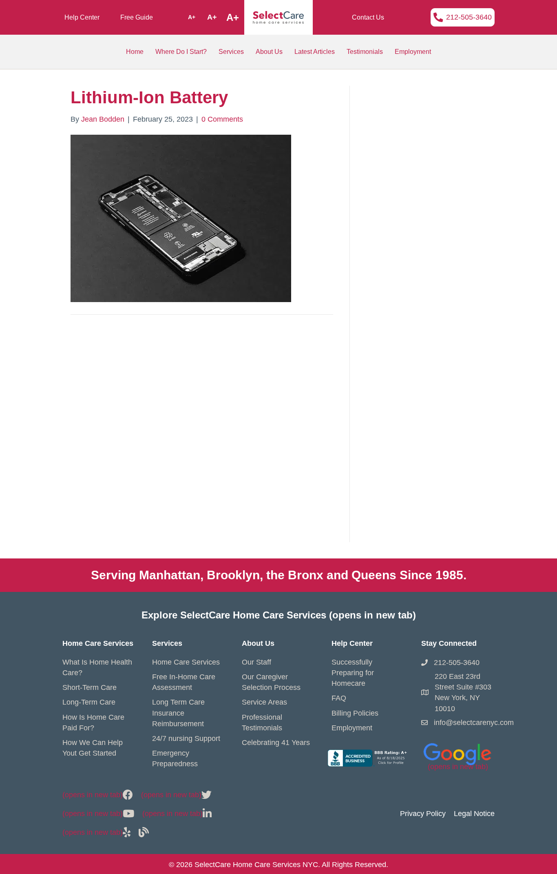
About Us (269, 51)
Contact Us (368, 17)
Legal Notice (474, 814)
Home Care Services (186, 662)
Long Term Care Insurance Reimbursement (178, 712)
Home (135, 51)
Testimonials (365, 51)
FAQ (339, 698)
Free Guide (136, 17)
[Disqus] (202, 437)
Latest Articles (314, 51)
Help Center (81, 17)
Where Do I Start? (181, 51)
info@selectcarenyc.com (474, 722)
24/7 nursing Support (186, 738)
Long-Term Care (88, 702)
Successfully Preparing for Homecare (353, 672)
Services (231, 51)
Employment (413, 51)
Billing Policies (355, 713)
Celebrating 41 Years (276, 742)
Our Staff (256, 662)
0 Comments (222, 119)
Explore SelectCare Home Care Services (278, 614)
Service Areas (264, 702)
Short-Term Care (89, 687)
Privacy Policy (423, 814)
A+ (191, 17)
